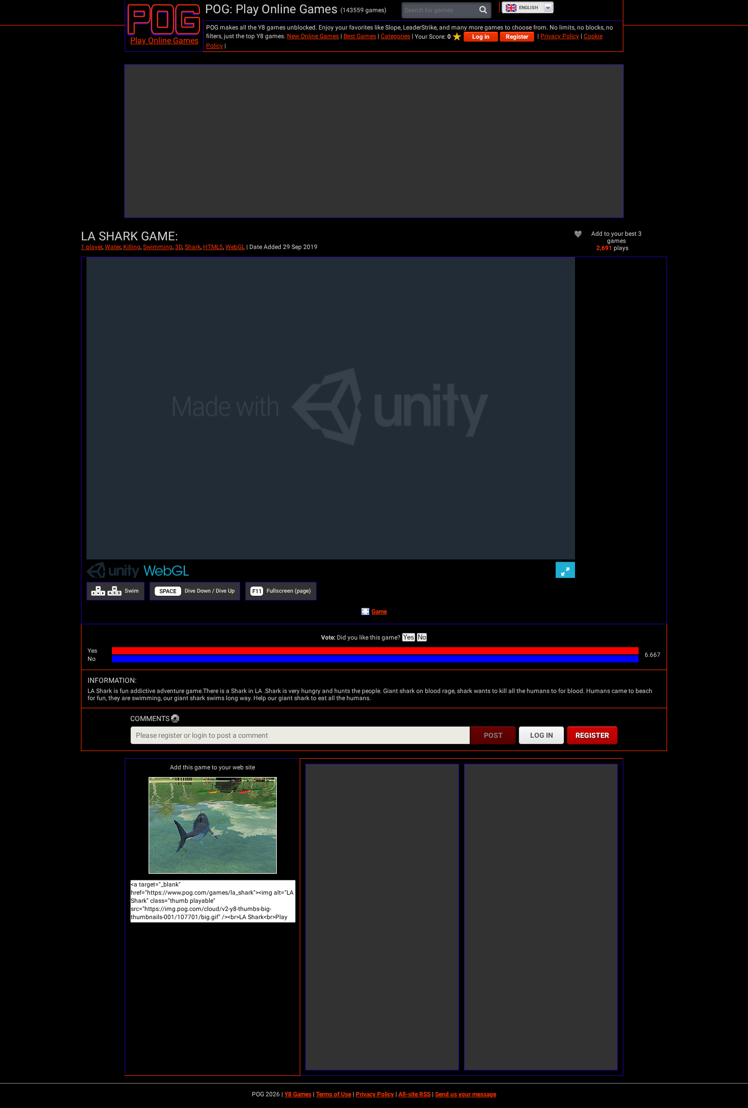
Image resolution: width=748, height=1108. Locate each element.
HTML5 (213, 247)
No (422, 637)
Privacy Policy (559, 36)
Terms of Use (333, 1094)
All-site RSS (414, 1094)
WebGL (235, 247)
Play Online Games (164, 40)
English (528, 7)
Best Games (359, 36)
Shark (192, 247)
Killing (131, 247)
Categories (395, 36)
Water (113, 247)
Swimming (157, 247)
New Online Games (313, 36)
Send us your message (465, 1094)
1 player (91, 247)
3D (178, 247)
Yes (408, 637)
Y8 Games (297, 1094)
